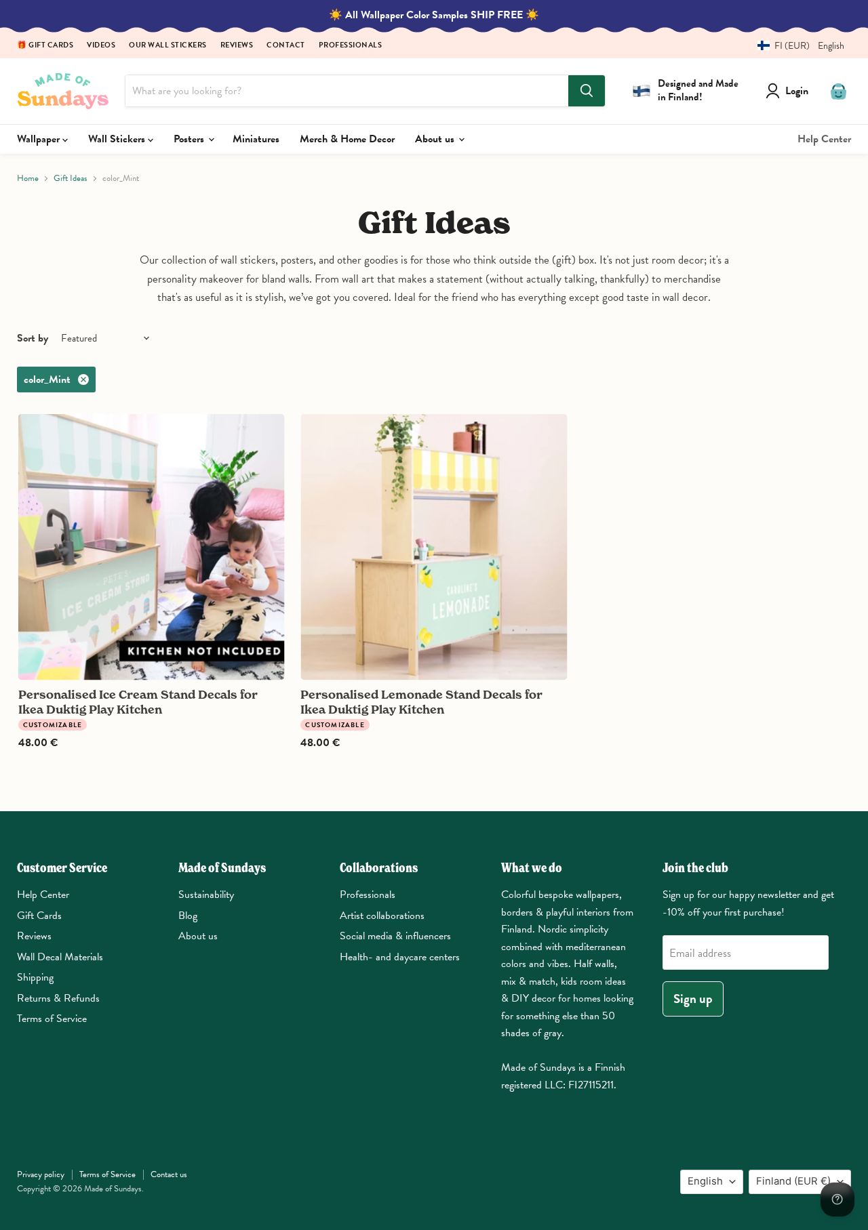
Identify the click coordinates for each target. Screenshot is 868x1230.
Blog (187, 915)
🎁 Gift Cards (45, 45)
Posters (190, 139)
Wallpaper (39, 139)
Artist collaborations (382, 915)
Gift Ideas (70, 178)
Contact (286, 45)
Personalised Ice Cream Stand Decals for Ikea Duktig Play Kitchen (138, 701)
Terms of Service (52, 1018)
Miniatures (256, 139)
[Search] (586, 90)
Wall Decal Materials (60, 957)
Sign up (693, 998)
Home (28, 178)
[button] (796, 45)
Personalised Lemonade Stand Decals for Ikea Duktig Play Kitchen (421, 701)
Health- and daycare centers (400, 957)
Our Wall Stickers (168, 45)
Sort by (32, 338)
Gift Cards (39, 915)
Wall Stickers (118, 139)
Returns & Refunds (58, 998)
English (705, 1181)
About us (436, 139)
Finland (793, 1181)
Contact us (169, 1174)
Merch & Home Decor (347, 139)
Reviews (237, 45)
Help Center (824, 139)
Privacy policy (40, 1174)
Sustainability (206, 894)
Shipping (35, 977)
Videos (101, 45)
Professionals (350, 45)
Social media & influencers (395, 936)
